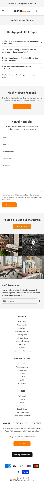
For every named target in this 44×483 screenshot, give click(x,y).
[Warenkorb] (41, 11)
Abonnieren (22, 444)
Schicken (9, 205)
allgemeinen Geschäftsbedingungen (12, 197)
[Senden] (39, 301)
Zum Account (22, 226)
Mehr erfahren (22, 107)
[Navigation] (2, 11)
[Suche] (35, 11)
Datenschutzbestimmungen (34, 197)
